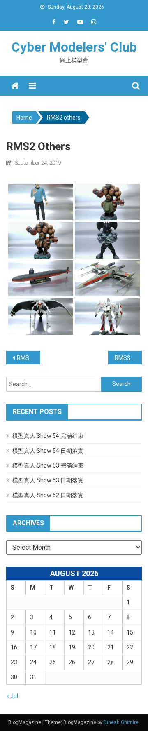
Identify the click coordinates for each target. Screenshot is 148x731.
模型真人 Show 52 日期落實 (47, 495)
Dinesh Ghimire (121, 722)
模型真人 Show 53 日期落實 (47, 480)
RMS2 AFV (28, 358)
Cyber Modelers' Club (74, 47)
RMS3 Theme (128, 358)
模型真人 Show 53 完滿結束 (47, 465)
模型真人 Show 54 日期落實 (47, 450)
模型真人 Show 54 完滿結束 (47, 435)
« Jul (12, 696)
